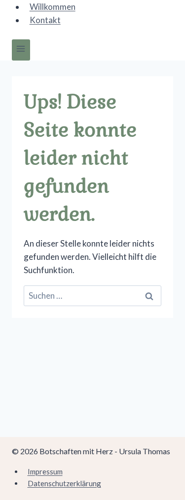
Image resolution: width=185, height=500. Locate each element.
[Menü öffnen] (21, 50)
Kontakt (45, 20)
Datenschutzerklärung (64, 483)
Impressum (45, 471)
